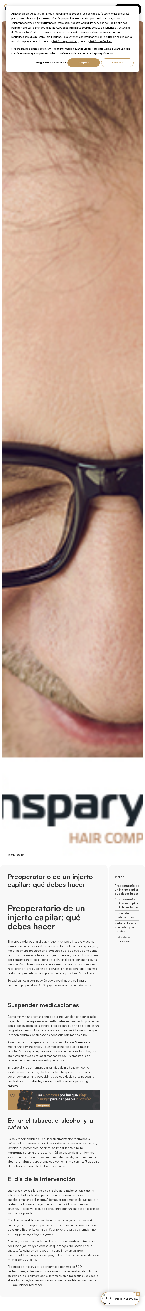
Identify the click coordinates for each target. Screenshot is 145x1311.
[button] (138, 1294)
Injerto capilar (16, 854)
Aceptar (84, 62)
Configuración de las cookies (51, 62)
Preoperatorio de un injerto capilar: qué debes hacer (127, 889)
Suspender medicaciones (124, 915)
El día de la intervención (123, 939)
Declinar (117, 62)
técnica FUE (25, 1220)
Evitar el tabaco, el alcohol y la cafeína (126, 927)
